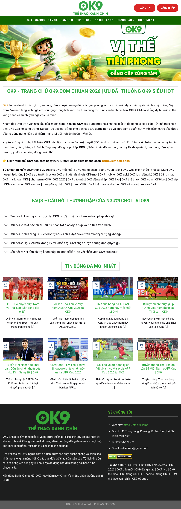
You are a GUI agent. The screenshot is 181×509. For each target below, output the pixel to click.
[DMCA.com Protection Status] (120, 456)
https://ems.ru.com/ (136, 425)
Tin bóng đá (146, 20)
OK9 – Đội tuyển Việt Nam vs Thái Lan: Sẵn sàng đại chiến (22, 307)
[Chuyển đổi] (6, 217)
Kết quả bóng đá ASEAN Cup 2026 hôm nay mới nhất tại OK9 (113, 307)
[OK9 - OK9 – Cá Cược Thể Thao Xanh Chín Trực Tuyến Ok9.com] (90, 8)
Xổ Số (109, 20)
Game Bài (67, 20)
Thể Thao (82, 20)
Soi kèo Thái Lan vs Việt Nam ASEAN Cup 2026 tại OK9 (67, 307)
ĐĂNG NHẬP (168, 7)
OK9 (29, 20)
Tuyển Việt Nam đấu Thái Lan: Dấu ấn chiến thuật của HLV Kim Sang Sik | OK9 (22, 368)
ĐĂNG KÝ (145, 7)
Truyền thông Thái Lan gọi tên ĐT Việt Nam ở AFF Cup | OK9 (158, 368)
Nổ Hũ (99, 20)
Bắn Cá (52, 20)
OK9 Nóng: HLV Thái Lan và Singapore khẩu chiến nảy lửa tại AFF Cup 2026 (67, 368)
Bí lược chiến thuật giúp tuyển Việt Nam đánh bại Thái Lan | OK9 (158, 307)
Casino (40, 20)
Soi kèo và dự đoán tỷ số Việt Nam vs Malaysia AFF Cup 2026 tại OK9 (113, 368)
